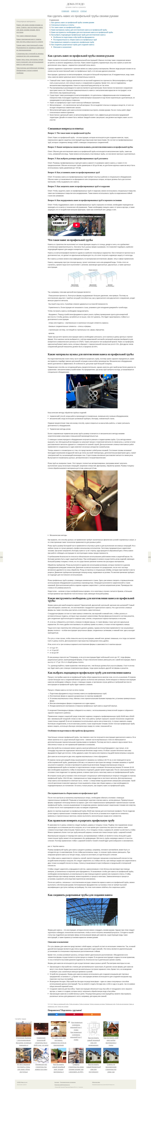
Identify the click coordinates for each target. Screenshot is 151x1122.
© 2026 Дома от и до (22, 1082)
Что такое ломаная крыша (26, 36)
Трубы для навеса (74, 1004)
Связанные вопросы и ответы (62, 25)
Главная (65, 10)
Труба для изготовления (122, 1004)
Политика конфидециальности (62, 1084)
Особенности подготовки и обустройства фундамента (73, 37)
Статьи (83, 10)
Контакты (57, 1082)
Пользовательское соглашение (68, 1082)
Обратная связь (96, 1082)
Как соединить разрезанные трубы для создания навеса (72, 44)
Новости (75, 10)
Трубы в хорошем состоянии (97, 1004)
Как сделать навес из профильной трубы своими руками (72, 22)
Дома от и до (75, 4)
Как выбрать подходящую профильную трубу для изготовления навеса (78, 35)
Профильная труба (110, 1004)
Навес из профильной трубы (61, 1004)
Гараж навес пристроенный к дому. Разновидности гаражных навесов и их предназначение (30, 47)
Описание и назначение (62, 47)
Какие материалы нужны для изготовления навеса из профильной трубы (79, 30)
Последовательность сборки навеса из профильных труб (75, 39)
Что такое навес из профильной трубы (66, 27)
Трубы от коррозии (84, 1004)
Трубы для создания (63, 1006)
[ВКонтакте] (56, 1014)
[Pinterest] (74, 1014)
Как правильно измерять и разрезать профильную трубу (72, 42)
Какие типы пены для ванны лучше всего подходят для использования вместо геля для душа (29, 62)
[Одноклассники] (92, 1014)
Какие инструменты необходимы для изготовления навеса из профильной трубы (82, 32)
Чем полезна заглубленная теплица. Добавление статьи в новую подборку (30, 70)
